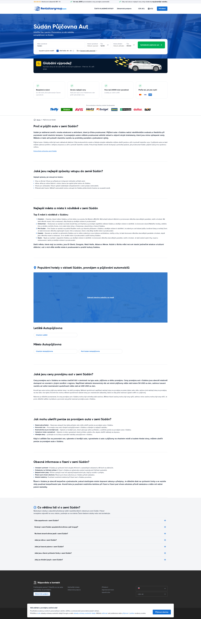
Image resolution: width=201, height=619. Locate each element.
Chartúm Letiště (41, 335)
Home (39, 120)
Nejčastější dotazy (73, 587)
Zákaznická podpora (124, 8)
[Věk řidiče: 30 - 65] (58, 51)
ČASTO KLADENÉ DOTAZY (104, 8)
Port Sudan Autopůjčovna (90, 351)
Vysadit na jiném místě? (46, 51)
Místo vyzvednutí (42, 44)
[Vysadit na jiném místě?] (37, 51)
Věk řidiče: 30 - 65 (65, 51)
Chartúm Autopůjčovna (44, 351)
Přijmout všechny (161, 612)
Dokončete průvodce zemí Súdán (45, 151)
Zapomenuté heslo (108, 590)
